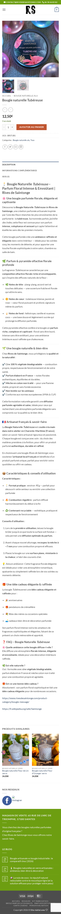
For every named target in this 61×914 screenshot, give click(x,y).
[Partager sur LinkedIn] (21, 146)
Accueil (6, 96)
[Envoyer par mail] (15, 146)
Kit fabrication (40, 901)
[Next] (54, 49)
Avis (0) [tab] (5, 176)
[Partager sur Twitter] (10, 146)
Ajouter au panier (31, 127)
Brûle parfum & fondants (19, 903)
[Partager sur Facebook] (5, 146)
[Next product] (5, 109)
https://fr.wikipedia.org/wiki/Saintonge (22, 708)
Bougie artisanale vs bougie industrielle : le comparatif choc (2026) (31, 859)
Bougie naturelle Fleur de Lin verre (15, 772)
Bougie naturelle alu (26, 96)
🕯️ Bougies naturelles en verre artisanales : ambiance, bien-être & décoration (31, 869)
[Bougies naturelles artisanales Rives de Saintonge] (30, 10)
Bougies (26, 901)
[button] (4, 9)
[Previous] (7, 49)
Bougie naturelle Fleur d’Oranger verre (42, 772)
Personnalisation (38, 905)
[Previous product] (10, 109)
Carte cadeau (20, 905)
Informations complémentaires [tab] (19, 170)
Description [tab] (8, 164)
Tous (32, 140)
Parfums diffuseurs (44, 903)
